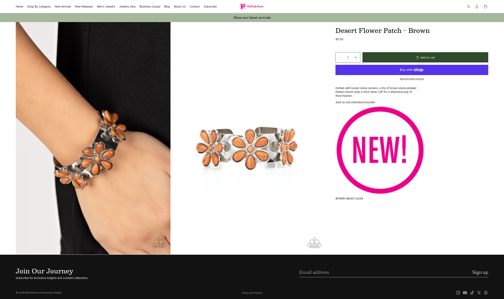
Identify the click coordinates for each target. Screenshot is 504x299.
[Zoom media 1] (93, 138)
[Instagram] (458, 292)
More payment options (412, 79)
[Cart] (485, 6)
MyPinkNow (31, 292)
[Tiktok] (472, 292)
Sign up (480, 272)
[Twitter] (479, 292)
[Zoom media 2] (248, 138)
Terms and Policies (252, 292)
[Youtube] (465, 292)
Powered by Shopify (50, 292)
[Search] (468, 6)
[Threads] (486, 292)
